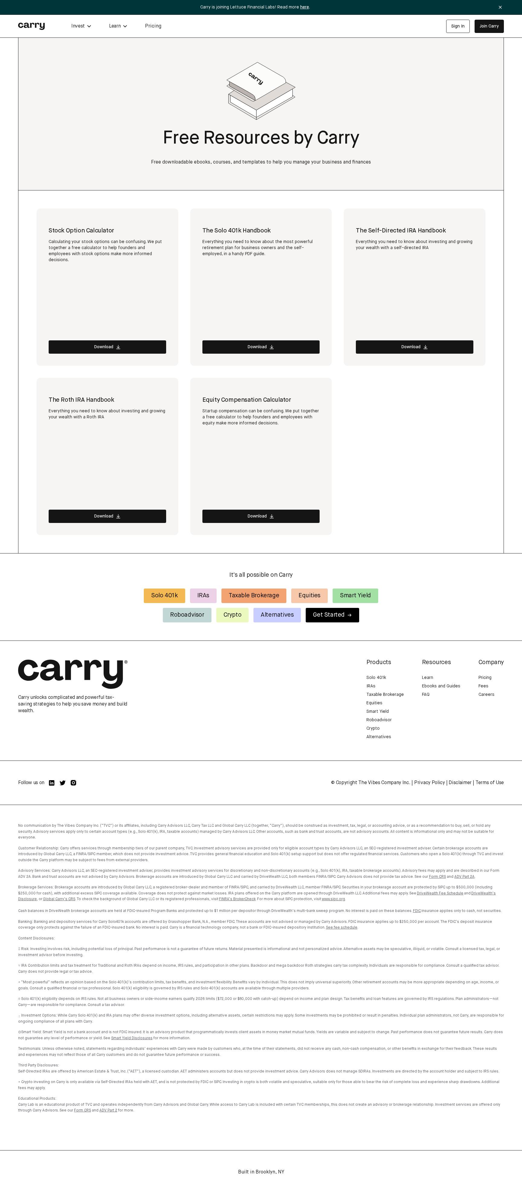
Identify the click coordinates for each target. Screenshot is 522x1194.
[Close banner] (500, 7)
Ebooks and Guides (441, 686)
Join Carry (489, 26)
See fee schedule (341, 928)
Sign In (458, 26)
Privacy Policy (429, 782)
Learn (427, 678)
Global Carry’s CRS (59, 899)
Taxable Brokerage (254, 595)
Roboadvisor (187, 615)
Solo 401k (164, 595)
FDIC (417, 911)
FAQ (426, 695)
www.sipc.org (333, 899)
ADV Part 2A (464, 877)
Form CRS (437, 877)
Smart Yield (355, 595)
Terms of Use (489, 782)
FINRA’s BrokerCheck (237, 899)
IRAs (203, 595)
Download (103, 347)
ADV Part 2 (108, 1110)
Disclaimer (460, 782)
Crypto (233, 615)
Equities (309, 595)
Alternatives (277, 615)
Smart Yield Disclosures (132, 1038)
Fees (483, 686)
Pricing (153, 26)
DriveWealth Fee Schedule (440, 893)
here (304, 7)
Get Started (329, 615)
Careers (486, 695)
